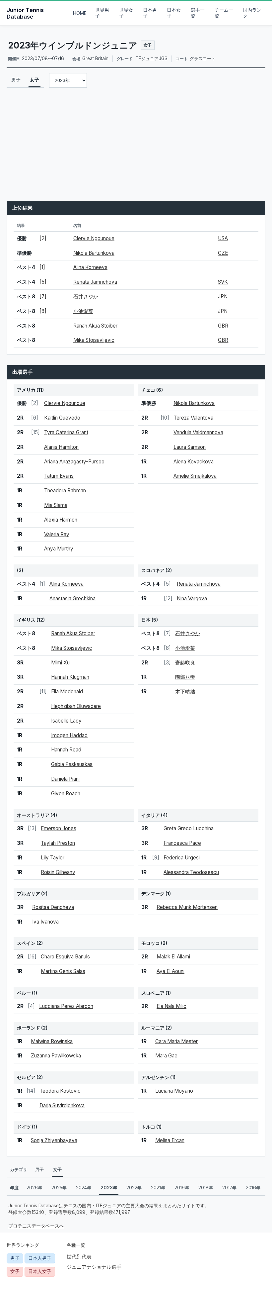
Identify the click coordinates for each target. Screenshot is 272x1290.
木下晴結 (185, 691)
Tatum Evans (59, 476)
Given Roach (65, 793)
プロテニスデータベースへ (36, 1226)
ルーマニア (153, 1028)
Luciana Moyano (174, 1091)
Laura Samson (189, 447)
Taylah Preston (58, 843)
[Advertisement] (136, 144)
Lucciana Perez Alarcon (66, 1006)
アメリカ (26, 390)
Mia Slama (55, 505)
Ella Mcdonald (67, 691)
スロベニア (153, 993)
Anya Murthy (58, 549)
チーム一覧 (224, 13)
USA (223, 238)
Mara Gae (166, 1055)
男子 (16, 79)
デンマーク (153, 893)
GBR (223, 326)
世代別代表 (79, 1256)
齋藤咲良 (185, 662)
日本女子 (174, 13)
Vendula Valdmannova (198, 432)
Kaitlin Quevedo (62, 418)
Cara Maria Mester (176, 1041)
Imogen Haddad (69, 735)
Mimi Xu (60, 662)
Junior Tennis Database (25, 13)
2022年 (134, 1187)
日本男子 (150, 13)
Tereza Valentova (193, 418)
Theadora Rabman (65, 490)
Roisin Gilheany (58, 872)
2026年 (34, 1187)
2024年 (83, 1187)
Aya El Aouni (170, 971)
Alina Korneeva (90, 267)
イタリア (150, 815)
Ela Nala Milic (171, 1006)
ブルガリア (28, 893)
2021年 (158, 1187)
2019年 (181, 1187)
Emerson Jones (58, 828)
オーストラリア (33, 815)
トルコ (148, 1127)
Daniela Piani (65, 779)
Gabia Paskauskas (72, 764)
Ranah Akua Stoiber (95, 326)
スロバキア (153, 570)
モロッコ (150, 943)
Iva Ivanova (45, 922)
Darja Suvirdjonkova (62, 1105)
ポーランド (28, 1028)
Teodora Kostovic (60, 1091)
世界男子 (102, 13)
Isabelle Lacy (66, 721)
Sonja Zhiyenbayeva (54, 1140)
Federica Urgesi (182, 857)
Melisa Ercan (169, 1140)
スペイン (26, 943)
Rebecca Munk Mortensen (187, 907)
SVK (223, 282)
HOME (80, 13)
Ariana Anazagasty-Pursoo (74, 461)
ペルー (24, 993)
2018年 (205, 1187)
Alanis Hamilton (61, 447)
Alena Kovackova (193, 461)
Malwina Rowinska (52, 1041)
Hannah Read (66, 749)
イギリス (26, 620)
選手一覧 (198, 13)
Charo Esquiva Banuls (65, 956)
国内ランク (252, 13)
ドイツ (24, 1127)
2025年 (59, 1187)
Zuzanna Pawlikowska (56, 1055)
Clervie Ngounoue (93, 238)
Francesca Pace (182, 843)
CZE (223, 253)
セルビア (26, 1077)
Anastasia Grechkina (72, 598)
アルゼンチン (155, 1077)
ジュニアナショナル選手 (94, 1267)
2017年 (229, 1187)
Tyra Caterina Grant (66, 432)
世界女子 (126, 13)
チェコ (148, 390)
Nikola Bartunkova (93, 253)
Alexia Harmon (60, 520)
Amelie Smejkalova (195, 476)
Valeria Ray (56, 534)
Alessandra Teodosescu (191, 872)
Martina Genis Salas (63, 971)
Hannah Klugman (70, 677)
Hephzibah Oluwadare (76, 706)
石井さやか (85, 296)
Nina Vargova (192, 598)
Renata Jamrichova (95, 282)
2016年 (253, 1187)
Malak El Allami (173, 956)
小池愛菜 (83, 311)
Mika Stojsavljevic (93, 340)
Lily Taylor (52, 857)
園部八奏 (185, 677)
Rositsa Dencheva (53, 907)
